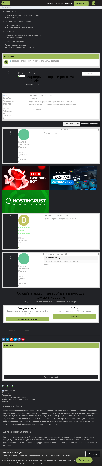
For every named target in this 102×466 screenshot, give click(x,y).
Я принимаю (95, 454)
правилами (38, 35)
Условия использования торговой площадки (19, 399)
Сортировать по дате (71, 124)
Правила (59, 455)
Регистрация (81, 3)
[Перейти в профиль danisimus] (23, 220)
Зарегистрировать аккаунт (27, 319)
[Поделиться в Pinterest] (23, 339)
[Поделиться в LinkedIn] (7, 339)
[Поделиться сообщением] (98, 95)
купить (19, 25)
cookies (46, 460)
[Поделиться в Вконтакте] (3, 339)
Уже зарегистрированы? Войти (58, 4)
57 (20, 247)
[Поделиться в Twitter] (15, 339)
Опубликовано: (40, 95)
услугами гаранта (21, 45)
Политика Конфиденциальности (14, 397)
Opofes (37, 84)
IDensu (22, 141)
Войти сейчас (74, 316)
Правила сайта (7, 395)
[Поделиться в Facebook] (19, 339)
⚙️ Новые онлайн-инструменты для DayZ (29, 61)
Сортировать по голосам (90, 124)
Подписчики (88, 74)
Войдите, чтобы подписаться (30, 73)
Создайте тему (10, 15)
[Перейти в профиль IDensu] (23, 134)
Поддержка (84, 460)
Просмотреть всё (51, 377)
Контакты (5, 402)
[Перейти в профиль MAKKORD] (6, 62)
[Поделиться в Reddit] (11, 339)
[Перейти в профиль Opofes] (21, 76)
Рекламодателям (8, 393)
